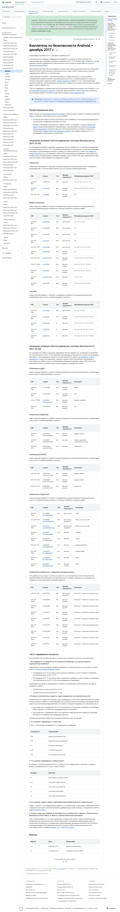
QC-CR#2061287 (47, 559)
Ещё (106, 11)
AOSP (30, 39)
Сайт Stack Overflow (94, 895)
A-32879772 (46, 336)
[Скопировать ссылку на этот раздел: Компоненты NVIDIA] (48, 455)
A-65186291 (46, 241)
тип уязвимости (91, 151)
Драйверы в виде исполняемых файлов (37, 898)
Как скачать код (30, 890)
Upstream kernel (47, 402)
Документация (19, 2)
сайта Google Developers (37, 810)
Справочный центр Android (96, 884)
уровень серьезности (36, 154)
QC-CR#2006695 (48, 547)
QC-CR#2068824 (48, 534)
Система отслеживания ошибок (98, 898)
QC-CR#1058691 (47, 521)
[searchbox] (12, 17)
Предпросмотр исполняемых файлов (36, 892)
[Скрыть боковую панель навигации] (21, 909)
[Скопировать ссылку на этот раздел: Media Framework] (46, 203)
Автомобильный (95, 11)
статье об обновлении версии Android (47, 669)
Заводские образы (31, 895)
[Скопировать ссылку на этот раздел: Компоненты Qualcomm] (51, 494)
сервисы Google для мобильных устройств (57, 131)
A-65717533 (46, 283)
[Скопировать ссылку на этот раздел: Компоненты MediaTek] (50, 415)
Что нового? (6, 11)
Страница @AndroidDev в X (65, 887)
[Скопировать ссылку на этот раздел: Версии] (39, 835)
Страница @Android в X (64, 884)
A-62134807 (46, 188)
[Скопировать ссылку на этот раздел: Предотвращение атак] (55, 110)
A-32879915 (46, 329)
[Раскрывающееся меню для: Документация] (26, 2)
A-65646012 (46, 277)
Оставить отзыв (92, 908)
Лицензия (68, 908)
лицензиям (62, 869)
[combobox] (84, 2)
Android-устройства (79, 11)
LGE (57, 827)
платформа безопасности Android (43, 91)
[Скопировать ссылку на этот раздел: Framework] (40, 163)
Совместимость (63, 11)
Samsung (53, 827)
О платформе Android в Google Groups (68, 895)
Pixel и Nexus (69, 827)
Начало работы (19, 11)
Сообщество (44, 908)
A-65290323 (46, 222)
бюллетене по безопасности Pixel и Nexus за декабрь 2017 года (76, 101)
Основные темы (48, 11)
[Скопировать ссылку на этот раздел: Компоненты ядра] (46, 369)
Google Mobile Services (95, 892)
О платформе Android (32, 908)
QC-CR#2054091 (48, 553)
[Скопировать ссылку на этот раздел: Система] (38, 291)
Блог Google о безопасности (65, 892)
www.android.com (94, 890)
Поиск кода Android (37, 2)
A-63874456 (46, 247)
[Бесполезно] (99, 39)
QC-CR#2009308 (48, 566)
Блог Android (61, 890)
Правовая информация (57, 908)
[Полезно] (96, 39)
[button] (10, 28)
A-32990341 (46, 323)
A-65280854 (46, 251)
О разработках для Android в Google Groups (70, 898)
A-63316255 (46, 264)
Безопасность (33, 11)
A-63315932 (46, 270)
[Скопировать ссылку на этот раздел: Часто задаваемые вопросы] (60, 654)
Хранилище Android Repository (34, 884)
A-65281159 (46, 194)
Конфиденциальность (79, 908)
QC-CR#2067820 (48, 515)
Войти (116, 2)
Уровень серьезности (64, 81)
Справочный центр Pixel (95, 887)
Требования (29, 887)
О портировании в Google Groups (66, 901)
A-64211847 (46, 317)
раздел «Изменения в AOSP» (41, 31)
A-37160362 (46, 310)
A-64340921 (46, 258)
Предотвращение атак (77, 93)
